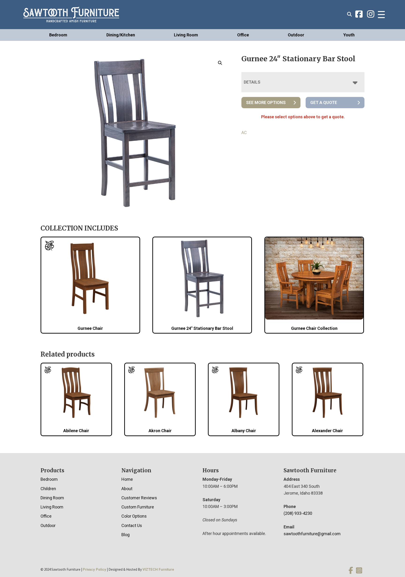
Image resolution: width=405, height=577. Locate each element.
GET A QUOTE (323, 102)
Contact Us (131, 525)
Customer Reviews (139, 497)
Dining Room (52, 497)
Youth (349, 34)
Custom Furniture (137, 506)
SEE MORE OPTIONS (266, 102)
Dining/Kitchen (120, 34)
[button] (220, 63)
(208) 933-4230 (298, 513)
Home (127, 479)
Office (243, 34)
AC (244, 132)
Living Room (186, 34)
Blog (125, 534)
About (126, 488)
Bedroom (58, 34)
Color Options (134, 516)
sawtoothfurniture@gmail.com (312, 533)
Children (48, 488)
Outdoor (296, 34)
